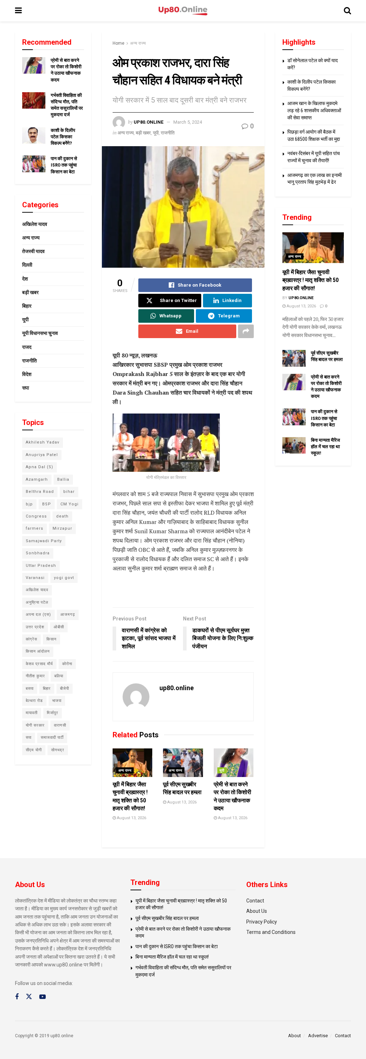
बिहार (26, 306)
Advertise (318, 1035)
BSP (46, 504)
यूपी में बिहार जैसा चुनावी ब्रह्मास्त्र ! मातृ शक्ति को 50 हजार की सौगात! (310, 280)
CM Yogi (69, 504)
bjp (29, 504)
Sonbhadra (38, 553)
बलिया (58, 676)
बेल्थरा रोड (34, 700)
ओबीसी (59, 627)
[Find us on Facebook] (17, 997)
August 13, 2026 (131, 818)
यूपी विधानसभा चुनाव (40, 333)
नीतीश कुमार (35, 676)
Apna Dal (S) (39, 467)
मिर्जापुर (52, 713)
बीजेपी (64, 688)
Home (118, 43)
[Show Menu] (18, 10)
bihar (69, 491)
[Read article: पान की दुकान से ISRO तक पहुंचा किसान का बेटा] (33, 163)
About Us (256, 911)
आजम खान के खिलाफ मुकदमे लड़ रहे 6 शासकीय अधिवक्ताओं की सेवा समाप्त (314, 110)
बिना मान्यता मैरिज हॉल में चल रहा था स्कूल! (325, 446)
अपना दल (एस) (38, 614)
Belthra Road (40, 491)
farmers (34, 528)
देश (25, 279)
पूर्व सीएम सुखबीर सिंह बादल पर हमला (167, 918)
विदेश (26, 374)
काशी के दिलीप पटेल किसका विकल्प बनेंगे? (63, 137)
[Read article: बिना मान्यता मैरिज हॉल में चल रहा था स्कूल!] (294, 445)
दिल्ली (27, 265)
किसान (51, 639)
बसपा (30, 688)
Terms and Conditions (271, 932)
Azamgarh (37, 479)
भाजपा (56, 700)
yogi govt (64, 577)
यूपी (156, 132)
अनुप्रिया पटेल (37, 602)
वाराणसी (60, 725)
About (294, 1035)
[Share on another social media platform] (246, 331)
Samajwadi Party (44, 541)
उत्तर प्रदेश (35, 627)
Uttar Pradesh (41, 565)
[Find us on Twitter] (29, 997)
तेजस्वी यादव (33, 251)
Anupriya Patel (42, 454)
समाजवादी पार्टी (52, 737)
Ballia (63, 479)
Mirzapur (62, 528)
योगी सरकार (35, 725)
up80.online (148, 122)
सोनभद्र (57, 750)
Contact (255, 901)
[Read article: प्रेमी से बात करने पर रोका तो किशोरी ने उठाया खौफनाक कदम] (234, 762)
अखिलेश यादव (34, 224)
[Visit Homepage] (183, 10)
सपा (25, 388)
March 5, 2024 (187, 122)
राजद (26, 347)
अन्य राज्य (138, 43)
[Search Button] (347, 10)
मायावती (32, 713)
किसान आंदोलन (38, 651)
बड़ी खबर (143, 132)
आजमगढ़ (67, 614)
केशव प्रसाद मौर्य (39, 664)
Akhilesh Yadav (42, 442)
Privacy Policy (261, 922)
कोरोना (67, 664)
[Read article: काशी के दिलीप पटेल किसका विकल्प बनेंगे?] (33, 135)
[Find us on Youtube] (42, 997)
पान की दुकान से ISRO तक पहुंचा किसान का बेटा (64, 165)
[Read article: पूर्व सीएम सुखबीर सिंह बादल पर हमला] (183, 762)
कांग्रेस (31, 639)
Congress (36, 516)
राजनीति (167, 132)
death (62, 516)
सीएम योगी (34, 750)
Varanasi (35, 577)
